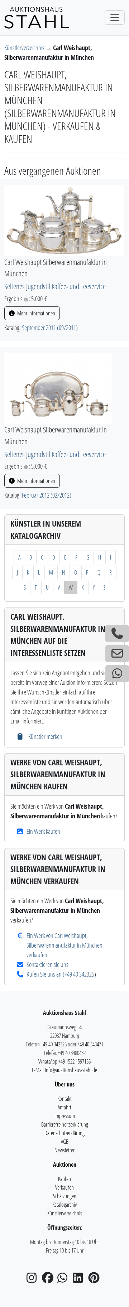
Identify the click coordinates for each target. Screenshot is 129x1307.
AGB (64, 1142)
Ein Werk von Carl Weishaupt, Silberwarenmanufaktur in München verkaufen (64, 945)
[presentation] (64, 220)
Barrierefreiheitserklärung (64, 1124)
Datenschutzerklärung (64, 1133)
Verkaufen (64, 1187)
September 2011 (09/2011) (50, 327)
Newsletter (64, 1150)
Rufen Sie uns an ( (45, 974)
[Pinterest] (95, 1280)
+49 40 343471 (90, 1044)
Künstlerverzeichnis (25, 47)
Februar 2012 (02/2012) (46, 495)
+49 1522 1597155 (74, 1061)
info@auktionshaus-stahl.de (71, 1070)
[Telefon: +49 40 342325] (117, 633)
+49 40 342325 (79, 974)
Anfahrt (64, 1107)
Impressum (64, 1116)
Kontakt (64, 1099)
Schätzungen (64, 1196)
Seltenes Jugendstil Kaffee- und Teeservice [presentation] (55, 286)
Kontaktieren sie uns (47, 964)
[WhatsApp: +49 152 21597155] (117, 673)
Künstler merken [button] (44, 736)
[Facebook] (49, 1280)
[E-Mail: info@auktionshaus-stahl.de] (117, 653)
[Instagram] (34, 1280)
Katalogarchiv (64, 1205)
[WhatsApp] (64, 1280)
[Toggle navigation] (115, 17)
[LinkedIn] (80, 1280)
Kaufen (64, 1179)
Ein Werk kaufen (43, 831)
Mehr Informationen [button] (35, 313)
